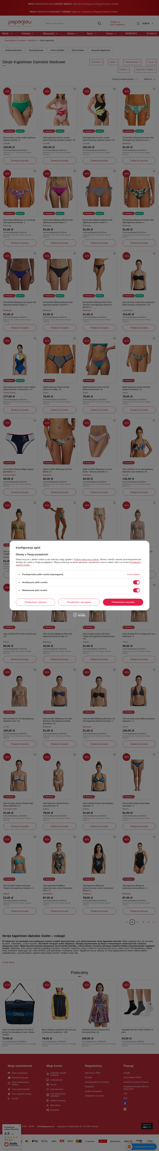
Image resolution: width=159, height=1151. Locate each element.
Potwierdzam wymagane (79, 602)
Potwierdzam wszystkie (123, 602)
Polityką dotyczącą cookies (86, 559)
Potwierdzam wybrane (35, 602)
